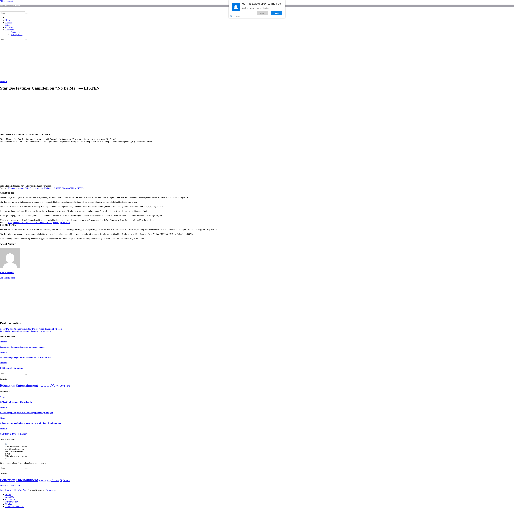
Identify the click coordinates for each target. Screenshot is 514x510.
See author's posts (7, 278)
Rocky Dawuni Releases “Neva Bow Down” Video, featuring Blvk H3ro (39, 222)
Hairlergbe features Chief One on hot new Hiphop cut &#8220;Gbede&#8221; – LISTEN (46, 188)
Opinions (9, 27)
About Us (9, 30)
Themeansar (50, 490)
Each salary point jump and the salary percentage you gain (22, 347)
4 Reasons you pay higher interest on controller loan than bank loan (25, 358)
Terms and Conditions (14, 506)
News (7, 25)
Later (262, 13)
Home (8, 20)
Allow (277, 13)
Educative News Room (10, 6)
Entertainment (27, 385)
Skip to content (6, 1)
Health (49, 386)
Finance (8, 22)
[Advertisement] (80, 60)
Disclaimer (9, 504)
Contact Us (15, 32)
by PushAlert (237, 16)
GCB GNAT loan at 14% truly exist (16, 402)
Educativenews (7, 272)
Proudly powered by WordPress (13, 490)
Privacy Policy (17, 34)
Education (7, 385)
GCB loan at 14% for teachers (11, 368)
